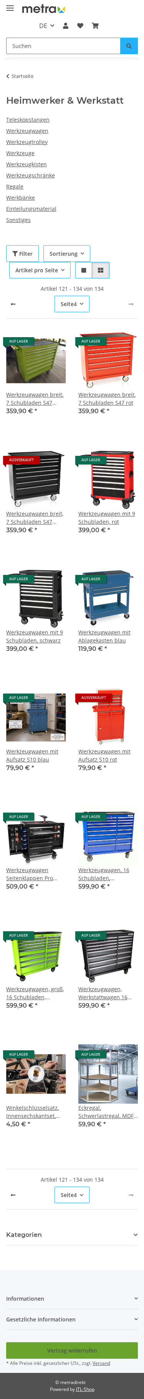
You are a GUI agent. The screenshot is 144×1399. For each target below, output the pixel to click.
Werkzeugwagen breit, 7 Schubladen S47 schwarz (34, 518)
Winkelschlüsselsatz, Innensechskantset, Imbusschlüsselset (32, 1112)
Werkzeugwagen (27, 130)
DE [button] (43, 26)
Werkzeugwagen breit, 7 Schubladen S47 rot (107, 398)
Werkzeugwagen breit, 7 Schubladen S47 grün (34, 399)
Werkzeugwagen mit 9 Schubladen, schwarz (34, 636)
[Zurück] (13, 304)
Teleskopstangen (28, 119)
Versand (101, 1363)
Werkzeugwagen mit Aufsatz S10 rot (104, 755)
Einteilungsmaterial (31, 208)
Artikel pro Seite (36, 270)
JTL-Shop (85, 1389)
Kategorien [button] (24, 1234)
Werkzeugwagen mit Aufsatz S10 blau (32, 755)
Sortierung (64, 253)
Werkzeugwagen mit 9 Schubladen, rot (106, 517)
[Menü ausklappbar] (10, 5)
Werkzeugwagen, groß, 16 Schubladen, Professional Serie (35, 993)
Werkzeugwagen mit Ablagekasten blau (104, 636)
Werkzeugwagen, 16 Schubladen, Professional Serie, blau (103, 874)
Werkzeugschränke (30, 175)
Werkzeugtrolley (27, 142)
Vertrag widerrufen (72, 1350)
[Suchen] (129, 46)
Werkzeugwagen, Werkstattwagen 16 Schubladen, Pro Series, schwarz (102, 993)
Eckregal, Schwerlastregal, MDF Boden (106, 1112)
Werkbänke (20, 197)
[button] (66, 25)
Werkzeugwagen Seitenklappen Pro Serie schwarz (29, 874)
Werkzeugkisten (26, 164)
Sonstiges (18, 220)
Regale (14, 186)
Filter (25, 253)
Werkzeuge (20, 153)
